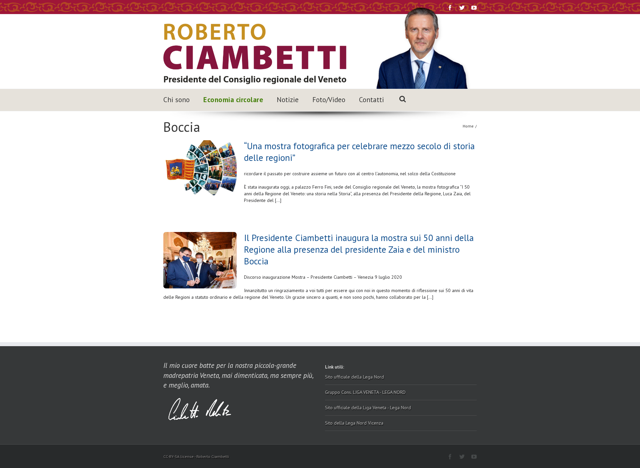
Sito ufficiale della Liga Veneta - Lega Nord (368, 408)
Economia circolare (233, 99)
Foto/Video (328, 99)
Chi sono (176, 99)
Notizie (288, 99)
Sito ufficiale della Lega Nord (354, 377)
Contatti (371, 99)
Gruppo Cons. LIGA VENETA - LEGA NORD (365, 392)
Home (468, 126)
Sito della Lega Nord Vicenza (354, 423)
